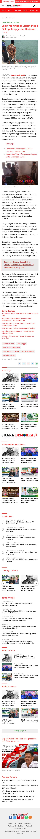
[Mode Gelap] (33, 5)
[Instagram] (22, 817)
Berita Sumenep (8, 344)
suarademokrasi (9, 355)
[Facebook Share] (19, 363)
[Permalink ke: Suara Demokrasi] (3, 37)
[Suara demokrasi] (14, 5)
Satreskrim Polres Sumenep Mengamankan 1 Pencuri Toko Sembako (17, 604)
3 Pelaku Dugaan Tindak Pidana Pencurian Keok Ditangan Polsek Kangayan (19, 612)
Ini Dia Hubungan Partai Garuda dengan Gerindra (20, 538)
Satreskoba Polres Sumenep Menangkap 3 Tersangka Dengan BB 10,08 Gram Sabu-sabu (18, 642)
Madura (9, 22)
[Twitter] (14, 817)
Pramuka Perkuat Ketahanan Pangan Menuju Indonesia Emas (18, 332)
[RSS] (30, 817)
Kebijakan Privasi (20, 828)
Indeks (10, 823)
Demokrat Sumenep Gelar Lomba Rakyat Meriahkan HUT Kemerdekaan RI (16, 319)
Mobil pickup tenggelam (11, 347)
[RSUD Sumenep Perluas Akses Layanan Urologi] (30, 397)
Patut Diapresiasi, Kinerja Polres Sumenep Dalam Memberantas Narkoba (19, 635)
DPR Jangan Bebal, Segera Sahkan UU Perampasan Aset (20, 314)
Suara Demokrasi (11, 36)
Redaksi (29, 826)
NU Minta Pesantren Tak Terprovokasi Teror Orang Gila (22, 553)
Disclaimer (28, 823)
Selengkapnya (19, 731)
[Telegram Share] (32, 363)
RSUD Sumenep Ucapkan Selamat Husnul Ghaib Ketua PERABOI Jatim (18, 324)
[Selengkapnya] (37, 570)
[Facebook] (10, 817)
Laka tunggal (21, 36)
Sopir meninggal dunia (11, 351)
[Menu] (3, 5)
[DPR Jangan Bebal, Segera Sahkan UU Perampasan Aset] (10, 377)
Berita (4, 22)
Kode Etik (18, 823)
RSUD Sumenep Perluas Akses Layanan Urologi (18, 328)
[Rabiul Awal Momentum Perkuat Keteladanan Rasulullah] (30, 417)
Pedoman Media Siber (16, 826)
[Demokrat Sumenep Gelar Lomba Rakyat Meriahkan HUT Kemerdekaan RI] (30, 377)
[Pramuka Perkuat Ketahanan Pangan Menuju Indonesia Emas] (10, 417)
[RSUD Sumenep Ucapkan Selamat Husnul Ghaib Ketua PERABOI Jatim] (10, 397)
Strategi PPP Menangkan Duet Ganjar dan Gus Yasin (21, 530)
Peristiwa (16, 22)
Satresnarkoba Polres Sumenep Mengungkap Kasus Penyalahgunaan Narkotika (18, 619)
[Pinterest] (18, 817)
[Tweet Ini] (24, 363)
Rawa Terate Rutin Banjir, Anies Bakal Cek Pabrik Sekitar (21, 545)
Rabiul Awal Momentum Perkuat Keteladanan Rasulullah (18, 337)
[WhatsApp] (26, 817)
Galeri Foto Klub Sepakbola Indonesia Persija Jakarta (22, 561)
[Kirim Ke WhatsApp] (36, 363)
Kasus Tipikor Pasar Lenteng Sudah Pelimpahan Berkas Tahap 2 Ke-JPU (19, 627)
